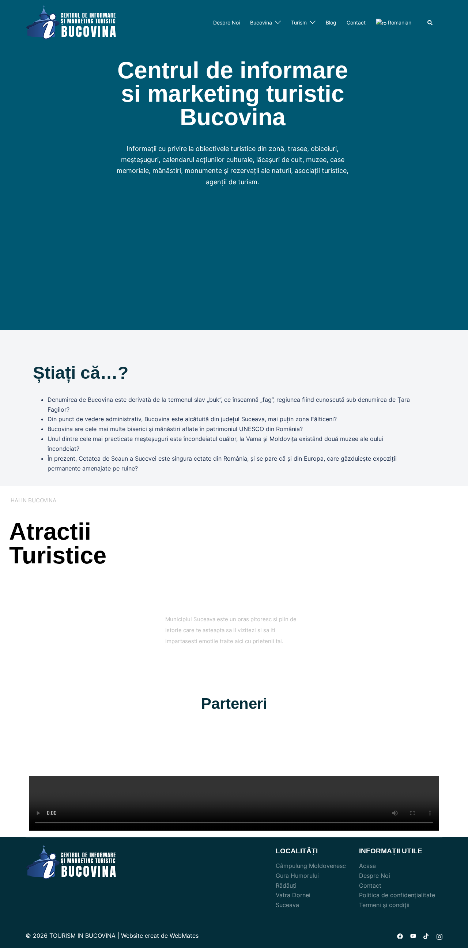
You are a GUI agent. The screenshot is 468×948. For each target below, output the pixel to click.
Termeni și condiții (384, 905)
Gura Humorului (297, 875)
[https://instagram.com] (439, 935)
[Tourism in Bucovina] (71, 22)
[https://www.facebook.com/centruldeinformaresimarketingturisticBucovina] (400, 935)
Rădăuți (286, 885)
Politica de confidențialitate (397, 895)
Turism (299, 22)
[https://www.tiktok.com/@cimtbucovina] (426, 935)
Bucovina (261, 22)
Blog (331, 22)
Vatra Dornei (293, 895)
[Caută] (430, 23)
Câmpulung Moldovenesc (311, 865)
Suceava (287, 905)
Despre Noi (226, 22)
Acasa (367, 865)
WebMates (184, 935)
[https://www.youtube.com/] (413, 935)
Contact (356, 22)
